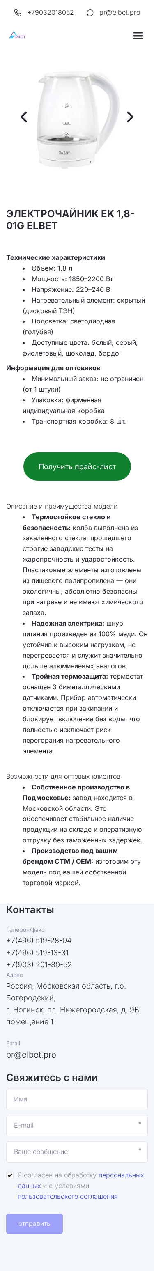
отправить (34, 1223)
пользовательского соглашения (68, 1196)
